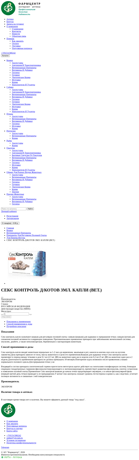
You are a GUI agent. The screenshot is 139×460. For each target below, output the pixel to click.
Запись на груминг (15, 24)
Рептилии (11, 131)
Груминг (16, 75)
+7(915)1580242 (8, 53)
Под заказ (6, 317)
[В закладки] (2, 297)
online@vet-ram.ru (15, 438)
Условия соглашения (16, 440)
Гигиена (16, 72)
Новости (16, 34)
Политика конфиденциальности (21, 443)
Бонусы (10, 21)
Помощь (10, 38)
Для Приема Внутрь (16, 238)
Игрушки (16, 80)
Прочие (15, 192)
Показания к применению (19, 321)
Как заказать (17, 41)
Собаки (10, 87)
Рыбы (9, 141)
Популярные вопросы (22, 48)
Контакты (16, 31)
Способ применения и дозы (19, 324)
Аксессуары (17, 63)
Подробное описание (16, 326)
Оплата (15, 43)
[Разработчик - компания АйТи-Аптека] (11, 457)
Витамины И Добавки (22, 70)
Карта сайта (12, 431)
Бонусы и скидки (15, 428)
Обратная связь (19, 36)
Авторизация (13, 218)
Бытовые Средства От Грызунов (27, 155)
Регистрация (12, 216)
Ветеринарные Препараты (24, 68)
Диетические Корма (21, 77)
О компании (12, 26)
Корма (15, 82)
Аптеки (10, 19)
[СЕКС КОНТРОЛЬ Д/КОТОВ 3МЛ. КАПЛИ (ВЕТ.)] (27, 283)
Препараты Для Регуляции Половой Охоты (27, 235)
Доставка (16, 46)
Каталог (5, 56)
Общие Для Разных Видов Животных (24, 172)
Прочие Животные (15, 194)
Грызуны (11, 148)
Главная (10, 228)
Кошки (10, 60)
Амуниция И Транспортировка (26, 65)
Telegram (5, 447)
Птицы (10, 114)
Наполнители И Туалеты (23, 85)
